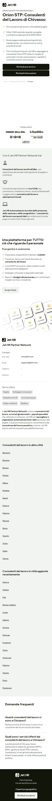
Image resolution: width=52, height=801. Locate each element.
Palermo (6, 513)
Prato (5, 680)
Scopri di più (10, 290)
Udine (5, 551)
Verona (5, 558)
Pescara (6, 521)
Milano (5, 483)
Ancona (6, 627)
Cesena (6, 590)
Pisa (4, 597)
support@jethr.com (29, 362)
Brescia (6, 468)
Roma (5, 528)
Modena (6, 490)
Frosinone (7, 643)
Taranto (6, 536)
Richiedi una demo (26, 795)
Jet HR (5, 81)
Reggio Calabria (9, 605)
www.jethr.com (27, 356)
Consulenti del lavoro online (17, 81)
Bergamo (6, 453)
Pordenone (7, 688)
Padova (6, 506)
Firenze (5, 475)
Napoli (5, 498)
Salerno (6, 620)
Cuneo (5, 612)
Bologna (6, 460)
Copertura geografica (26, 789)
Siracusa (6, 635)
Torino (5, 543)
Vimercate (7, 658)
